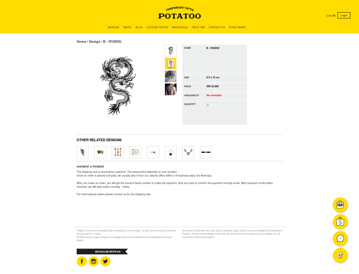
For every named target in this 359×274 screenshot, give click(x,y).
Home (81, 41)
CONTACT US (217, 27)
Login (344, 15)
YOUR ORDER (237, 27)
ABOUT (127, 27)
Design (94, 41)
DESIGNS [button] (113, 27)
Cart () (331, 15)
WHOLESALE (180, 27)
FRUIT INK (198, 27)
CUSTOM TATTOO (157, 27)
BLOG (139, 27)
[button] (250, 27)
